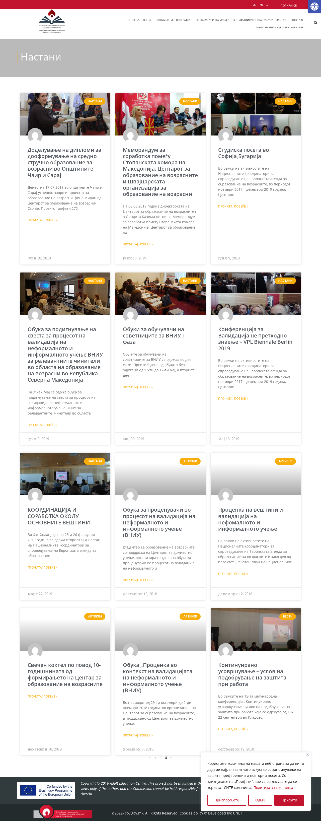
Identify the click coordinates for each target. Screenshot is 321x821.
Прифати (289, 800)
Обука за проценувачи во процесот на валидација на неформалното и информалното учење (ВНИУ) (159, 522)
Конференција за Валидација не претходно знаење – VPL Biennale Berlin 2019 (255, 339)
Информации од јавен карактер (280, 27)
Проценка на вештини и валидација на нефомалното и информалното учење (250, 519)
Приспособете (226, 800)
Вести (146, 20)
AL (267, 5)
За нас (281, 20)
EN (261, 5)
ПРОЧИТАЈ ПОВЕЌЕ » (42, 220)
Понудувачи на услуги (212, 20)
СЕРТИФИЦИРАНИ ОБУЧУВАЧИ (252, 20)
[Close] (307, 755)
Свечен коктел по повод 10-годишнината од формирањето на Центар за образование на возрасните (65, 674)
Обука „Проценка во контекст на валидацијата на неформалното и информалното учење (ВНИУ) (157, 677)
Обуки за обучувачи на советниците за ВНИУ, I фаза (154, 335)
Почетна (133, 20)
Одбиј (260, 800)
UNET (237, 813)
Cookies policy (191, 813)
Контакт (297, 20)
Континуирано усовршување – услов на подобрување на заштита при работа (252, 674)
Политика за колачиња (273, 787)
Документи (164, 20)
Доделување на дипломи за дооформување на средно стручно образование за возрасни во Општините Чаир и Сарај (64, 162)
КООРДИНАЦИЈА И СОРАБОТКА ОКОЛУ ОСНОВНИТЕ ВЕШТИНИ (59, 516)
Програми (183, 20)
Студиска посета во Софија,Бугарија (243, 153)
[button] (314, 6)
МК (254, 5)
